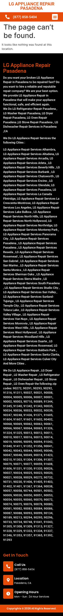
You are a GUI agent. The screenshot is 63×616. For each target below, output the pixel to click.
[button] (55, 17)
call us (19, 565)
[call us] (8, 566)
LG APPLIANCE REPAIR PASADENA (31, 6)
